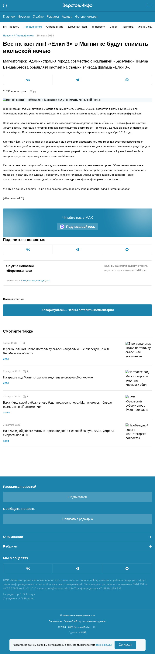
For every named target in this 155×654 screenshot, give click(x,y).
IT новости (98, 26)
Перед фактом (33, 26)
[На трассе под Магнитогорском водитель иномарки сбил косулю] (139, 378)
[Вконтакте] (28, 568)
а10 (48, 280)
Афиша (67, 16)
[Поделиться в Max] (127, 80)
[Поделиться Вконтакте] (28, 80)
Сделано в (78, 632)
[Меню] (150, 5)
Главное (9, 16)
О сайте (38, 16)
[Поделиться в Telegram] (77, 80)
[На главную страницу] (77, 5)
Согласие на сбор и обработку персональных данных (77, 621)
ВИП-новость (11, 26)
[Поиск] (5, 6)
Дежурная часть (78, 26)
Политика (127, 26)
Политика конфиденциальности (77, 615)
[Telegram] (77, 568)
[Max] (127, 568)
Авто (6, 359)
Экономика (145, 26)
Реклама (53, 16)
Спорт (113, 26)
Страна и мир (54, 26)
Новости (24, 16)
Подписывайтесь (80, 227)
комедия (40, 280)
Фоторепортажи (86, 16)
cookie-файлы (104, 644)
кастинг (31, 280)
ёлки (23, 280)
